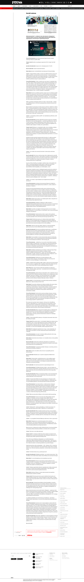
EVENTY (19, 6)
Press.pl (63, 554)
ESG (41, 6)
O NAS (51, 6)
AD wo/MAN (64, 555)
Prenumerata (52, 556)
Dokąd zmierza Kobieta (63, 514)
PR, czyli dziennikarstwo (64, 500)
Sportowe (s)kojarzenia (64, 531)
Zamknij (59, 579)
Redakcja (51, 553)
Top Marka (64, 556)
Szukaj (69, 6)
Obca (61, 512)
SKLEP (30, 6)
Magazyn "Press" (65, 553)
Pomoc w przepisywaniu (64, 520)
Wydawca (51, 554)
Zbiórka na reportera (63, 491)
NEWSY (14, 6)
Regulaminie (40, 580)
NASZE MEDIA (24, 6)
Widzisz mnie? (62, 536)
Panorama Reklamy (65, 557)
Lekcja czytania (62, 498)
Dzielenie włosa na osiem (64, 510)
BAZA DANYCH (36, 6)
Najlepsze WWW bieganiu (64, 505)
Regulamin (51, 559)
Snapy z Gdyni (62, 496)
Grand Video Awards (65, 558)
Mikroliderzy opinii (63, 525)
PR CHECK (46, 6)
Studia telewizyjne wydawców (63, 518)
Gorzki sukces (62, 522)
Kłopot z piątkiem (63, 493)
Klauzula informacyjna (54, 560)
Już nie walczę (62, 507)
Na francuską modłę (63, 503)
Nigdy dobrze (62, 489)
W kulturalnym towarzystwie (62, 534)
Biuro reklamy (52, 555)
